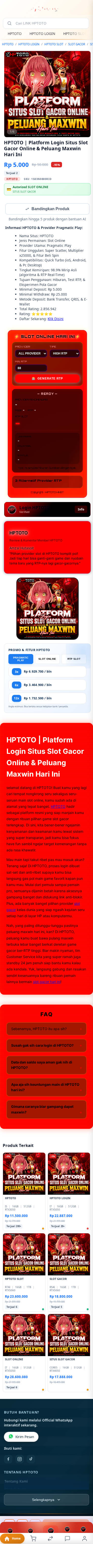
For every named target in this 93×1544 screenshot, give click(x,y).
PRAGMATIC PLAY (21, 659)
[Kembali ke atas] (83, 1510)
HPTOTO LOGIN (42, 33)
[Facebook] (8, 1459)
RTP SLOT (73, 659)
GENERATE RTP (47, 379)
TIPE (53, 347)
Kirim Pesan (24, 1437)
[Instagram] (19, 1459)
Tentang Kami (16, 1482)
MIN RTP (21, 361)
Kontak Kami (15, 1490)
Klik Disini (55, 319)
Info (81, 510)
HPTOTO (15, 33)
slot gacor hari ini (47, 982)
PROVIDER (22, 347)
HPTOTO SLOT (75, 33)
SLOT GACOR (76, 44)
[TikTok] (31, 1459)
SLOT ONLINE (47, 659)
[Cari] (9, 23)
